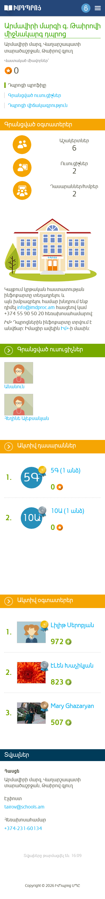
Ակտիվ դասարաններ (46, 445)
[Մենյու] (98, 8)
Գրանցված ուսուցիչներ (34, 95)
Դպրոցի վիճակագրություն (38, 105)
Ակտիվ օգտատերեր (45, 600)
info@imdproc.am (36, 307)
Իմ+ (65, 328)
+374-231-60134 (23, 828)
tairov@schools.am (24, 807)
